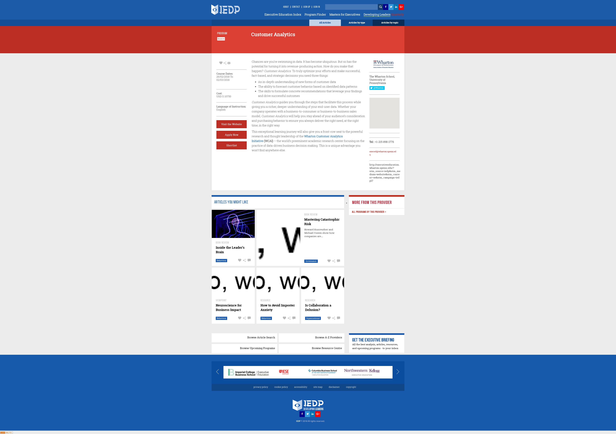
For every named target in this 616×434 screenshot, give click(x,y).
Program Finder (315, 14)
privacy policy (260, 386)
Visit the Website (231, 124)
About (286, 7)
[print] (228, 62)
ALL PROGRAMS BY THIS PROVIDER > (369, 212)
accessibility (300, 386)
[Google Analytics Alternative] (6, 432)
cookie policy (281, 386)
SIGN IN (316, 7)
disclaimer (334, 386)
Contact (296, 7)
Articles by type (357, 22)
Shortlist (231, 145)
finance (221, 39)
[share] (225, 62)
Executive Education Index (283, 14)
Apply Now (231, 135)
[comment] (249, 260)
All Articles (325, 22)
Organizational (313, 318)
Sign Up (306, 7)
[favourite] (220, 62)
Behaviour (221, 260)
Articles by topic (389, 22)
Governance (311, 261)
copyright (351, 386)
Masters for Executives (344, 14)
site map (317, 386)
